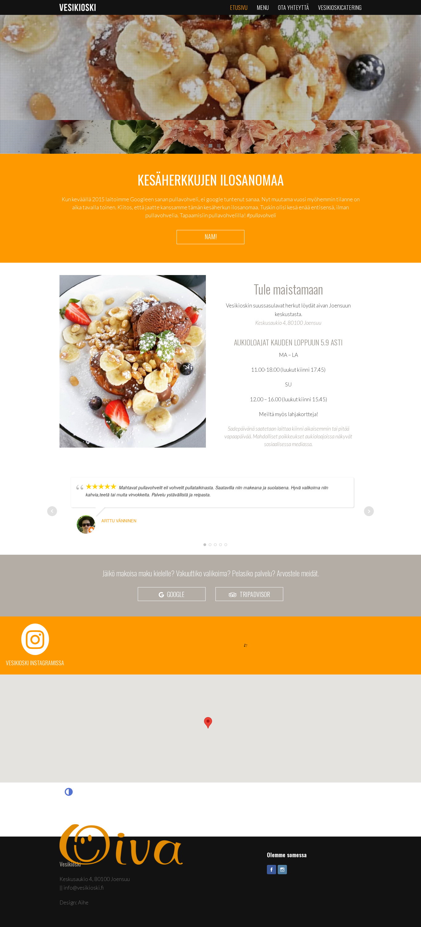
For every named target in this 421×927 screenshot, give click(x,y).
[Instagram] (282, 869)
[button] (208, 723)
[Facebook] (271, 869)
